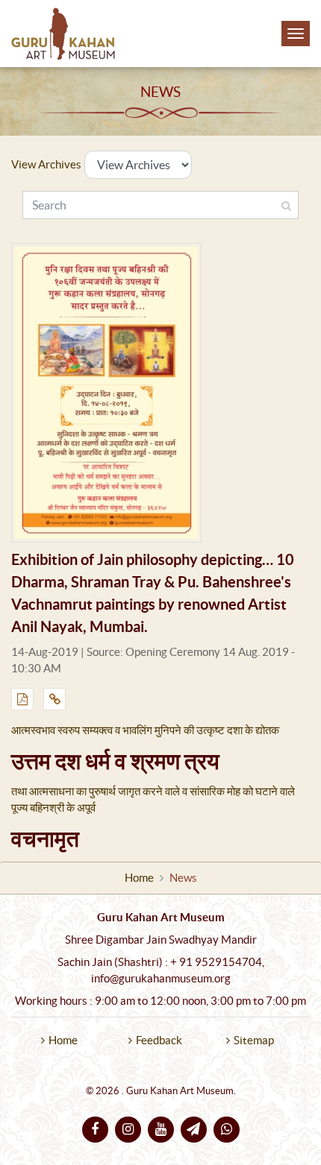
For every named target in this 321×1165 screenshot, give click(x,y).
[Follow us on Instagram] (128, 1130)
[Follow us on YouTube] (161, 1130)
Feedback (159, 1040)
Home (139, 878)
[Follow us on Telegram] (194, 1130)
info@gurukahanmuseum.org (161, 979)
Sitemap (254, 1040)
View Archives (46, 165)
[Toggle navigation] (295, 33)
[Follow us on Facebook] (95, 1130)
